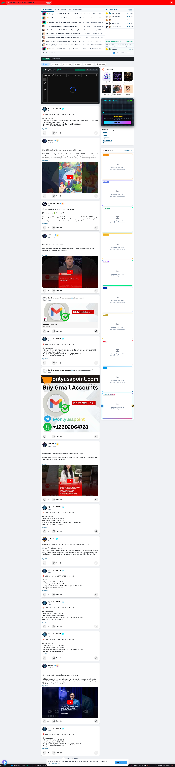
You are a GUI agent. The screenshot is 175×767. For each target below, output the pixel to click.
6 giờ (49, 636)
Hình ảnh (68, 64)
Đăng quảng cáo (128, 150)
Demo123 (114, 49)
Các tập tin (101, 64)
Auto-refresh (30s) (120, 52)
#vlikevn (105, 135)
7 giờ (49, 667)
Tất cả (46, 64)
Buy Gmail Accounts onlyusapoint (59, 298)
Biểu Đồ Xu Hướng (80, 70)
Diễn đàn (54, 52)
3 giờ (49, 446)
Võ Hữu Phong (116, 16)
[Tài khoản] (171, 2)
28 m (49, 111)
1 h (49, 205)
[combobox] (29, 2)
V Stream (51, 140)
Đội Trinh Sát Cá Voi (55, 108)
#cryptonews (106, 138)
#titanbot (105, 132)
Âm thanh (89, 64)
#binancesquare (107, 140)
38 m (49, 142)
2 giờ (49, 300)
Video (78, 64)
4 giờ (49, 541)
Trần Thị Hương (116, 13)
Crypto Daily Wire (54, 203)
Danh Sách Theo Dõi (92, 70)
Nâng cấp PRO (117, 122)
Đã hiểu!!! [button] (118, 762)
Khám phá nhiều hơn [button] (54, 763)
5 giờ (49, 604)
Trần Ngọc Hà (115, 20)
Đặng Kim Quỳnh (116, 26)
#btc (104, 143)
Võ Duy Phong (115, 23)
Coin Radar (52, 538)
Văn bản (56, 64)
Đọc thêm (45, 129)
